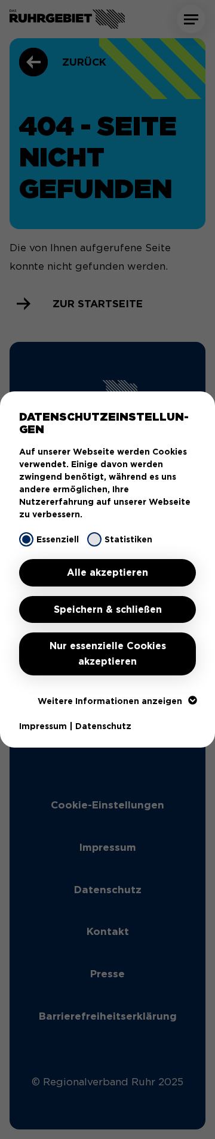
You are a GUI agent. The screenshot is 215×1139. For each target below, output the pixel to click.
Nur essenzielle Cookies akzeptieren (108, 653)
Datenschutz (103, 726)
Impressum (43, 726)
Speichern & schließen (108, 609)
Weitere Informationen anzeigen (110, 701)
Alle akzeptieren (107, 572)
